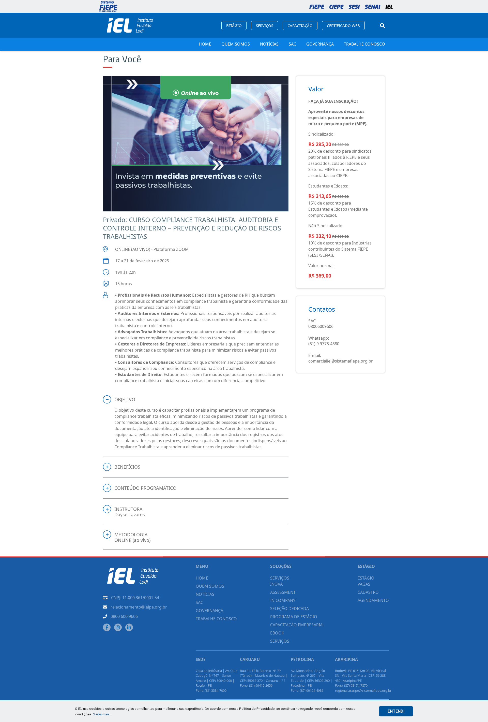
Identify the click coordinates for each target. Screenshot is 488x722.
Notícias (269, 44)
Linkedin (129, 627)
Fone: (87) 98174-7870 (351, 685)
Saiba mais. (101, 714)
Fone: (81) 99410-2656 (256, 685)
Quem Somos (235, 44)
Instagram (118, 627)
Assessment (283, 592)
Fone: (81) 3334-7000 (211, 690)
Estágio (234, 25)
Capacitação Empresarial (297, 625)
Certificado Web (343, 25)
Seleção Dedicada (289, 608)
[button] (195, 399)
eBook (277, 633)
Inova (276, 584)
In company (282, 600)
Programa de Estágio (293, 616)
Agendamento (373, 600)
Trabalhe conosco (364, 44)
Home (205, 44)
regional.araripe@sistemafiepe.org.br (363, 690)
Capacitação (300, 25)
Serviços (264, 25)
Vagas (364, 584)
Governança (320, 44)
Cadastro (368, 592)
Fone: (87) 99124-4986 (307, 690)
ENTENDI (396, 711)
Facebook (107, 627)
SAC (292, 44)
